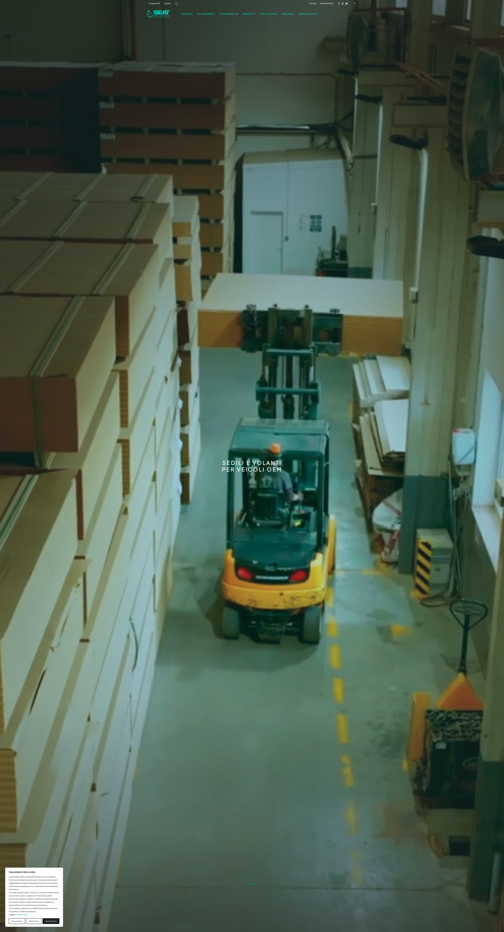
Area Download (326, 3)
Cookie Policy (21, 914)
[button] (354, 3)
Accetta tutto (51, 921)
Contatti (312, 3)
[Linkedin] (343, 3)
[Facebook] (339, 3)
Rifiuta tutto (34, 921)
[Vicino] (60, 870)
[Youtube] (346, 3)
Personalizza (17, 921)
